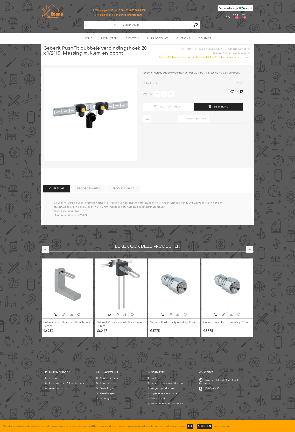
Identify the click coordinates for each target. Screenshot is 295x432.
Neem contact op (58, 388)
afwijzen (204, 426)
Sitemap (53, 378)
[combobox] (155, 25)
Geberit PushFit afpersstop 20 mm (174, 322)
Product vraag (123, 188)
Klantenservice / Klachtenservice (67, 383)
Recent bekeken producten (167, 383)
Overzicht (56, 188)
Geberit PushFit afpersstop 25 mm (227, 322)
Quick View (64, 315)
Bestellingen (107, 388)
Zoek (154, 378)
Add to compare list (71, 315)
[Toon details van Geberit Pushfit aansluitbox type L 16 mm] (67, 284)
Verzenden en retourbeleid (167, 403)
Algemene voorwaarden (165, 393)
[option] (67, 297)
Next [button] (249, 249)
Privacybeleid (158, 398)
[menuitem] (70, 378)
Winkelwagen (243, 16)
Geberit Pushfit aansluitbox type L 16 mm (67, 324)
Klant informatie (109, 378)
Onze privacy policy (222, 426)
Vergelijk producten (162, 388)
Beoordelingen (88, 188)
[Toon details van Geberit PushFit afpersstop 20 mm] (174, 284)
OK (190, 426)
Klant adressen (108, 383)
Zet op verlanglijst (79, 315)
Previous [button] (45, 249)
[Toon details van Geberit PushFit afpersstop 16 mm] (121, 284)
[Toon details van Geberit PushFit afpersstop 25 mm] (227, 284)
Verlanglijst (106, 398)
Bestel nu (56, 315)
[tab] (56, 188)
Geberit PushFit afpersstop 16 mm (120, 322)
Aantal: (147, 93)
